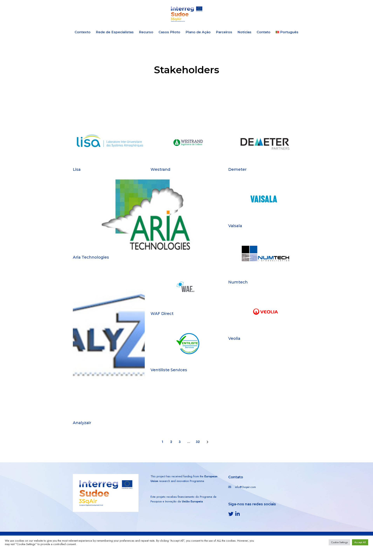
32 (198, 442)
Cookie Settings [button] (339, 542)
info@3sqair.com (245, 487)
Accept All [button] (360, 542)
